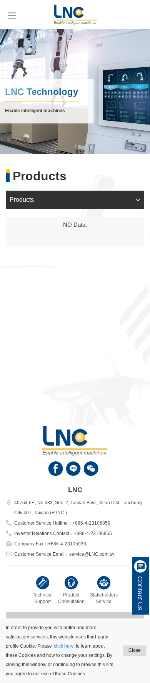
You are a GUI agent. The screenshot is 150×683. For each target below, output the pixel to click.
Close (134, 650)
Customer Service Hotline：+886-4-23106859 (62, 523)
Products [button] (22, 199)
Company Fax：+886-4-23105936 (50, 544)
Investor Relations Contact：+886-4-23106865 (63, 533)
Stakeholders (104, 598)
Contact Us (140, 593)
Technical (43, 598)
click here (64, 646)
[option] (75, 91)
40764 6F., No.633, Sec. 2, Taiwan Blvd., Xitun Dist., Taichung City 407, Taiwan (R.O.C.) (78, 507)
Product (71, 598)
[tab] (75, 200)
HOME (75, 15)
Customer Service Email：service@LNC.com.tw (64, 554)
